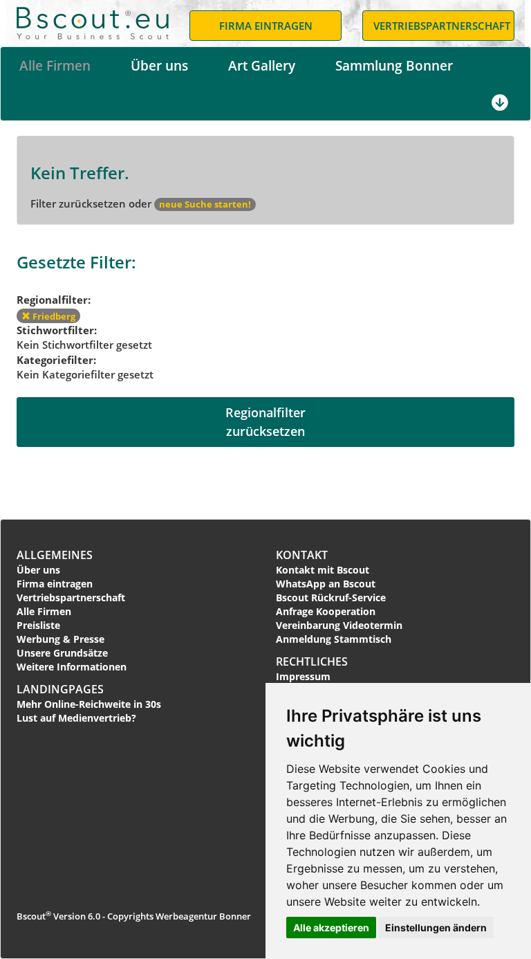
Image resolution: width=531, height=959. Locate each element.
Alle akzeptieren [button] (331, 927)
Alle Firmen (55, 66)
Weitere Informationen (72, 666)
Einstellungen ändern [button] (436, 927)
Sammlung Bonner (394, 66)
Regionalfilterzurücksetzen (265, 421)
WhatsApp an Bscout (325, 583)
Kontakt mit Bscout (322, 569)
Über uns (159, 66)
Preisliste (38, 625)
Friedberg (52, 316)
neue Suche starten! (205, 204)
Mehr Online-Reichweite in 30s (89, 704)
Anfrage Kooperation (325, 611)
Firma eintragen (55, 583)
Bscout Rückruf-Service (331, 597)
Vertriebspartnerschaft (71, 597)
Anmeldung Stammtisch (333, 639)
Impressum (303, 676)
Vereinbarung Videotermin (339, 625)
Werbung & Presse (60, 639)
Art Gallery (261, 66)
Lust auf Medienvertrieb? (76, 717)
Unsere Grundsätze (62, 652)
